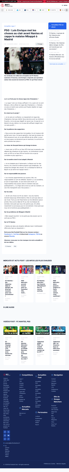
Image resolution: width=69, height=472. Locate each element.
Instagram (31, 234)
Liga (20, 381)
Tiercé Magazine (54, 418)
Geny (52, 422)
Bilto (52, 415)
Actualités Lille (38, 402)
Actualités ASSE (38, 390)
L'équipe (53, 381)
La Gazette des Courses (54, 408)
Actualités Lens (38, 398)
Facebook (7, 234)
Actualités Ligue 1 (9, 26)
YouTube (16, 234)
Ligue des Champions (22, 392)
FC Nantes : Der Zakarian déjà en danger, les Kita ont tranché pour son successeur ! (9, 288)
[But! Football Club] (6, 5)
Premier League (21, 384)
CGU (52, 387)
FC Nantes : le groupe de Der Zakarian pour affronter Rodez (56, 35)
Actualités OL (38, 394)
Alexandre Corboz (12, 44)
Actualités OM (38, 386)
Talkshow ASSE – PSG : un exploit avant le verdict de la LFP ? (40, 347)
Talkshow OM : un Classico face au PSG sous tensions (56, 346)
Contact (53, 379)
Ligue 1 (21, 379)
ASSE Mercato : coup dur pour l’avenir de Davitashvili (21, 1)
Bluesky (11, 236)
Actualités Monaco (38, 406)
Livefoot (37, 416)
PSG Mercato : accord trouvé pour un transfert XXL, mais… (24, 287)
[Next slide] (66, 10)
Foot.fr (37, 424)
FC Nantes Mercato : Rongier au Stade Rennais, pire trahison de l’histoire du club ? (24, 350)
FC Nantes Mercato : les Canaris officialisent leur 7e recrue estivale (56, 57)
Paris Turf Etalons (54, 425)
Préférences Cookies (49, 463)
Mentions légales (53, 384)
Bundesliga (22, 389)
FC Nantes (8, 246)
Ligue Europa (21, 396)
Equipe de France (22, 400)
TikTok (38, 234)
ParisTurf (53, 405)
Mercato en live (22, 414)
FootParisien (38, 418)
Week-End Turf (54, 412)
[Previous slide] (2, 10)
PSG (15, 246)
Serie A (21, 387)
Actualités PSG (38, 382)
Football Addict (37, 421)
